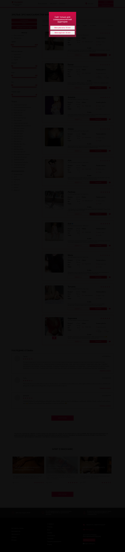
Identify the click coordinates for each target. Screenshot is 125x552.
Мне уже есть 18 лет (62, 28)
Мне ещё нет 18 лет (62, 33)
